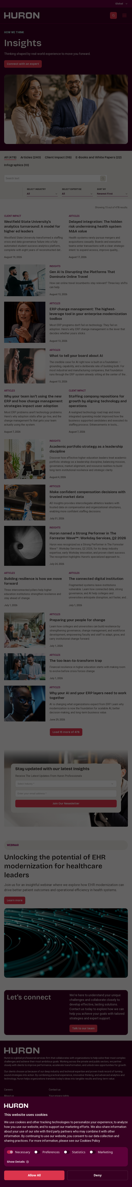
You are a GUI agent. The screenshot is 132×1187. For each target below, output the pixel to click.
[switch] (18, 1152)
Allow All (34, 1175)
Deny (98, 1175)
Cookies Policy (90, 1140)
